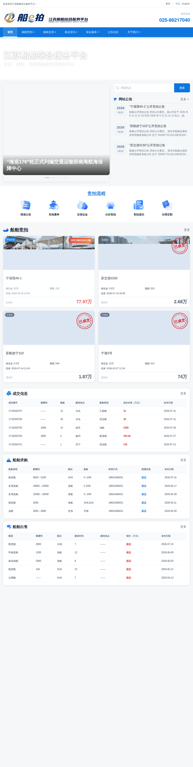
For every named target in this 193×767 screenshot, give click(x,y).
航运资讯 (71, 32)
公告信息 (113, 32)
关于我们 (133, 32)
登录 (168, 3)
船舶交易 (49, 32)
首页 (10, 32)
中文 (178, 3)
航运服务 (92, 32)
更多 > (184, 99)
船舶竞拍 (28, 32)
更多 (187, 229)
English (186, 3)
